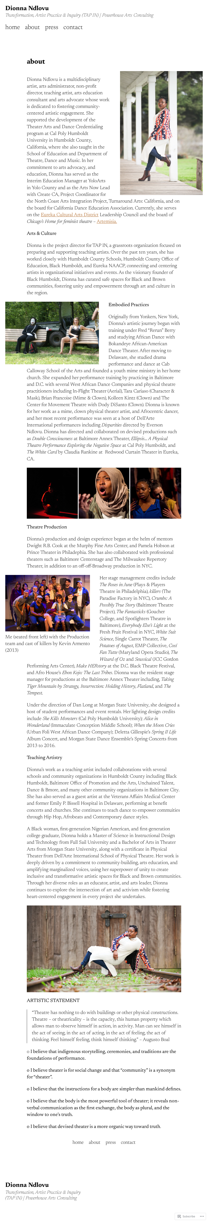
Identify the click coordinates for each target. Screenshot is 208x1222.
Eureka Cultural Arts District (70, 215)
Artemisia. (107, 221)
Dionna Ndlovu (27, 8)
